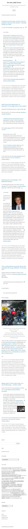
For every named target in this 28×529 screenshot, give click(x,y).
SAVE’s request (7, 128)
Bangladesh (17, 248)
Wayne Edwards (5, 96)
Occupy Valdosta (8, 362)
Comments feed (5, 517)
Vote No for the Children (10, 342)
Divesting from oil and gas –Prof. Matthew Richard (12, 180)
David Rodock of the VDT (9, 347)
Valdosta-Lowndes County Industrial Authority (11, 495)
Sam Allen (10, 370)
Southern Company (6, 492)
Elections (14, 361)
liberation (10, 428)
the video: (6, 297)
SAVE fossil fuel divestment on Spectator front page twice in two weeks (14, 105)
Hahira (24, 475)
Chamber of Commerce (15, 365)
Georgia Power (6, 471)
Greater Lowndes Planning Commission (9, 474)
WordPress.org (4, 518)
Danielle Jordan (9, 91)
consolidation (23, 365)
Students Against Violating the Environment (17, 168)
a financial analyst (11, 65)
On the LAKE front (14, 3)
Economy (24, 85)
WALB (3, 365)
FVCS (15, 340)
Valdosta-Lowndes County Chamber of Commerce (14, 372)
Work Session (17, 498)
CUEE (3, 361)
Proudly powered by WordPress (7, 526)
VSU (2, 88)
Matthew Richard (20, 167)
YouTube (7, 451)
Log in (3, 514)
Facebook (3, 451)
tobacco (14, 256)
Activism (13, 162)
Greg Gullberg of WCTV (6, 343)
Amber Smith (17, 427)
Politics (6, 364)
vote (5, 373)
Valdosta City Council (8, 496)
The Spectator (16, 27)
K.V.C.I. (19, 361)
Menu (14, 10)
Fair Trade (16, 250)
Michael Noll (4, 168)
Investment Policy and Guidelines (10, 146)
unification (18, 370)
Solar (23, 87)
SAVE (21, 87)
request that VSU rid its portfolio (16, 62)
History (23, 245)
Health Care (5, 476)
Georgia (3, 93)
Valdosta (16, 94)
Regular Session (18, 490)
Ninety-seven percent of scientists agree (11, 37)
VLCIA (17, 496)
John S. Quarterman (21, 96)
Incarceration (17, 476)
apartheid (12, 248)
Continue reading (11, 80)
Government (8, 473)
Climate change (14, 85)
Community (21, 359)
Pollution (10, 490)
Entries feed (4, 515)
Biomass (9, 467)
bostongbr (17, 359)
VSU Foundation (10, 170)
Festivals (3, 425)
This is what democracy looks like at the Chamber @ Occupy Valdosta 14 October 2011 (14, 267)
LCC (10, 479)
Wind (11, 498)
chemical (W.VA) (12, 44)
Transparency (11, 364)
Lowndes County (15, 93)
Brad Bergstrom (17, 164)
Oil (11, 87)
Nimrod (3, 362)
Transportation (7, 494)
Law (5, 479)
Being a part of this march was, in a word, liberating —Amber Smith (12, 384)
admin (15, 375)
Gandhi (3, 428)
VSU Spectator (6, 88)
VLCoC (17, 364)
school (14, 370)
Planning (3, 364)
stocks (7, 255)
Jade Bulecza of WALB (9, 345)
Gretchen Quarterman (19, 367)
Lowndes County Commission (12, 487)
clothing (9, 214)
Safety (15, 491)
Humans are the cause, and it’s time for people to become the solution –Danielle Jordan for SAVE (14, 22)
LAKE (18, 165)
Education (3, 87)
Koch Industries (8, 93)
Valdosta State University (10, 430)
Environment (5, 470)
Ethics (11, 470)
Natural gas (8, 87)
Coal (21, 85)
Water (5, 498)
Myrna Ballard (21, 369)
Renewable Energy (16, 87)
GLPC (13, 471)
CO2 (18, 85)
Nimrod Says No (5, 370)
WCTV (5, 365)
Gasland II (20, 250)
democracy (6, 367)
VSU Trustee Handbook (16, 156)
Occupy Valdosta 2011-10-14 (17, 362)
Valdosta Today (14, 350)
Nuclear (9, 489)
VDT (15, 364)
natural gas (21, 93)
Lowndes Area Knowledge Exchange (14, 252)
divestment (14, 91)
